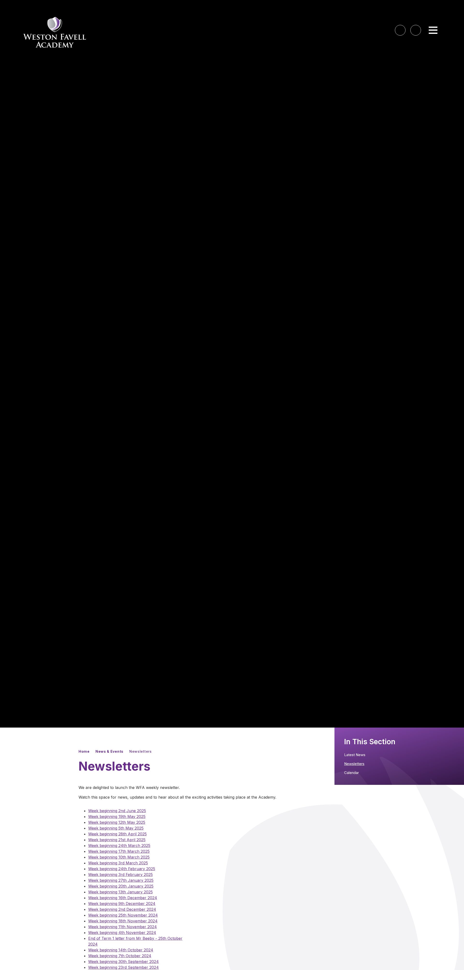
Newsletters (140, 751)
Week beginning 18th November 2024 (123, 921)
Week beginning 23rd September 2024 (123, 967)
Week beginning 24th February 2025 (121, 868)
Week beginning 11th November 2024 (122, 926)
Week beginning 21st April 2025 (116, 839)
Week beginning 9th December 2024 (121, 903)
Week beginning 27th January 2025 (120, 880)
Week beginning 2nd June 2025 (117, 810)
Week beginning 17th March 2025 (119, 851)
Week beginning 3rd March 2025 (118, 863)
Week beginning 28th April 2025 (117, 833)
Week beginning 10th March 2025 (119, 857)
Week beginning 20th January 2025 (120, 886)
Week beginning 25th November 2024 (123, 915)
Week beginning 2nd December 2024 (122, 909)
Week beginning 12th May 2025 (116, 822)
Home (84, 751)
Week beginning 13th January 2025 (120, 892)
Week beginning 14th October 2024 (120, 950)
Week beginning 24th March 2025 (119, 845)
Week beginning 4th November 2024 (122, 932)
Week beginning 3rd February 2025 (120, 874)
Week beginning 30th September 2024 (123, 961)
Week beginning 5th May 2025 (116, 828)
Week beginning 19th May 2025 (116, 816)
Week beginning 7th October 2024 (119, 955)
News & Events (109, 751)
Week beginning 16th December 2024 (122, 897)
